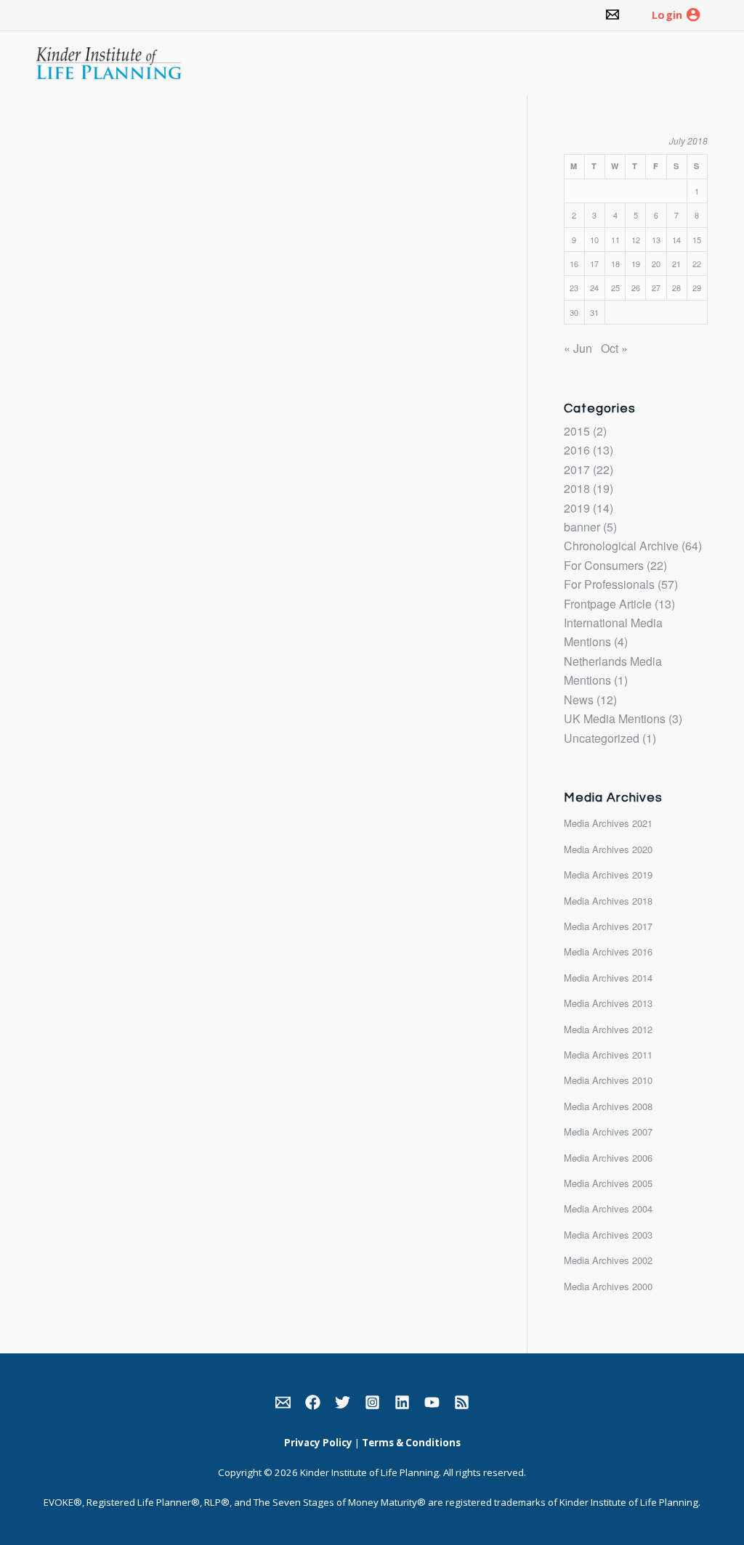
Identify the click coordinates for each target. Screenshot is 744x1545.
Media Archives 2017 (608, 926)
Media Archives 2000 (608, 1286)
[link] (612, 15)
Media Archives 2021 (608, 823)
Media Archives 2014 (608, 978)
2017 (577, 469)
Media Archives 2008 (608, 1106)
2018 (577, 488)
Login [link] (667, 15)
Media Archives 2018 (608, 901)
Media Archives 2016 (608, 951)
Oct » (614, 348)
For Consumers (604, 565)
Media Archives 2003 (608, 1235)
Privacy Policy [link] (318, 1442)
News (579, 699)
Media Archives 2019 (608, 874)
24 (594, 287)
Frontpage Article (608, 603)
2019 (577, 508)
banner (582, 526)
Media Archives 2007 (608, 1131)
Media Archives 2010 (608, 1080)
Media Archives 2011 (608, 1054)
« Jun (578, 348)
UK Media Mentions (615, 718)
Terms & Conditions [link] (411, 1442)
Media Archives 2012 (608, 1029)
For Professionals (609, 584)
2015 (577, 431)
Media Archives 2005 (608, 1183)
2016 (577, 449)
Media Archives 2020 (608, 849)
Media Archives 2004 (608, 1208)
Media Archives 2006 (608, 1158)
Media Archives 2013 (608, 1003)
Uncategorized (601, 738)
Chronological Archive (621, 545)
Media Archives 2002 (608, 1260)
